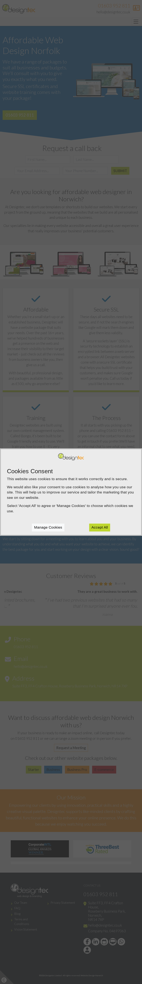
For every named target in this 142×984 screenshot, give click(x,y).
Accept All (99, 527)
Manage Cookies (48, 527)
